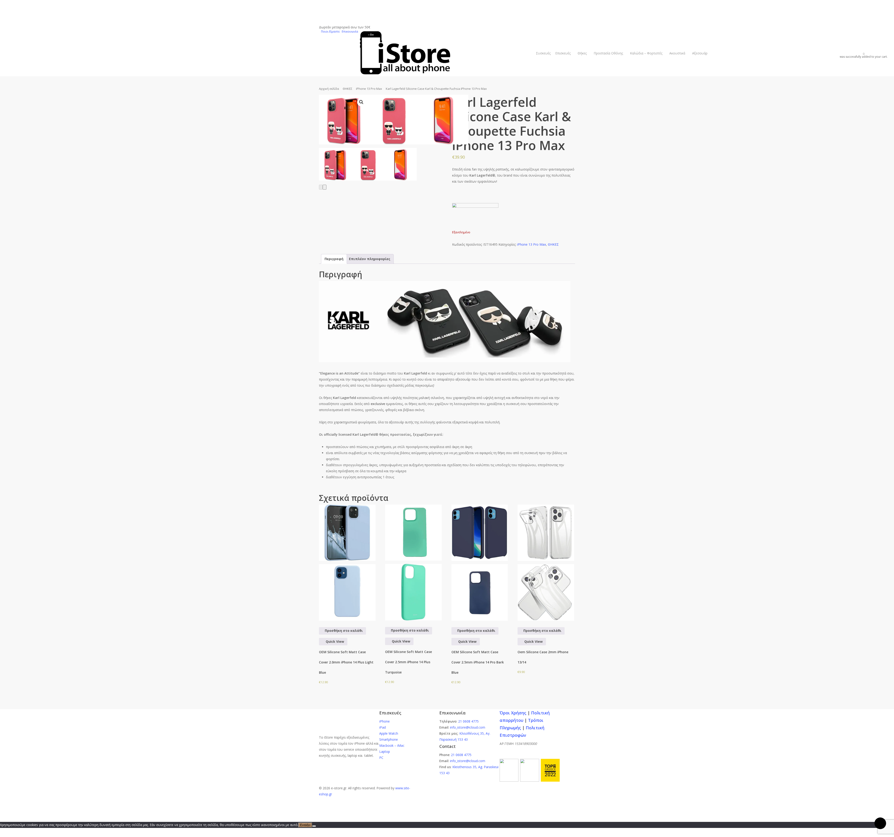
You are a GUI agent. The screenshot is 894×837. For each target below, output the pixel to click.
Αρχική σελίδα (329, 89)
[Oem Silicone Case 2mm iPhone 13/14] (546, 563)
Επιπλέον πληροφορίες (369, 259)
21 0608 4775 (468, 721)
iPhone (384, 721)
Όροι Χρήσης (513, 713)
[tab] (334, 259)
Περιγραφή (334, 259)
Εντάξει (305, 825)
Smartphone (388, 739)
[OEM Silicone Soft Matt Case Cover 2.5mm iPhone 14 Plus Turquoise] (413, 562)
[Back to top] (447, 812)
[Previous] (321, 187)
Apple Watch (388, 733)
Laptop (384, 751)
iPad (382, 727)
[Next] (324, 187)
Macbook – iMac (391, 745)
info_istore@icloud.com (467, 727)
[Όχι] (314, 826)
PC (381, 757)
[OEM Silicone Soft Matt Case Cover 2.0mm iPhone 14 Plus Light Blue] (347, 563)
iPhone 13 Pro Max (369, 89)
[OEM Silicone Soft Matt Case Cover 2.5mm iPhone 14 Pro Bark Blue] (479, 563)
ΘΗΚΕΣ (347, 89)
